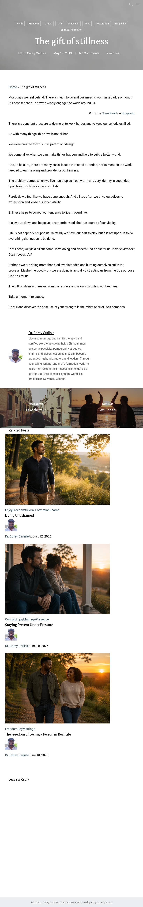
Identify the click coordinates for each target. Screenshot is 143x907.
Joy (20, 729)
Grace (48, 23)
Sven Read (109, 113)
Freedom (34, 23)
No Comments (89, 53)
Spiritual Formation (71, 29)
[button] (138, 4)
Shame (54, 510)
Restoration (102, 23)
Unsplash (128, 113)
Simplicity (120, 23)
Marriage (29, 619)
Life (60, 23)
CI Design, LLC (104, 902)
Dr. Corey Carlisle (34, 53)
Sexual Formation (37, 510)
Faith (20, 23)
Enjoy (9, 510)
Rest (87, 23)
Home (13, 87)
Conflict (10, 619)
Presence (73, 23)
